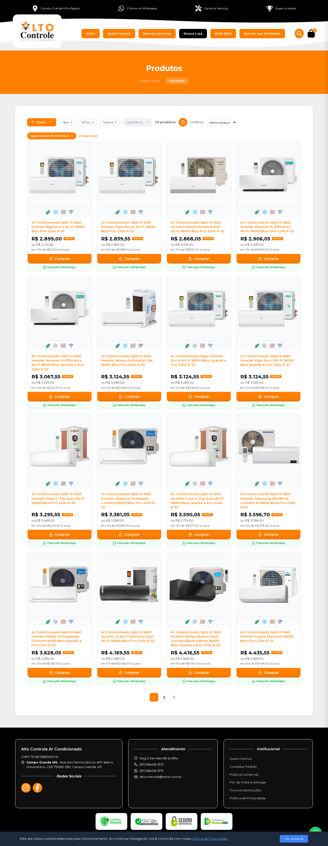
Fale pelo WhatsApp (62, 267)
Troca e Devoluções (245, 790)
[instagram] (26, 788)
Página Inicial (150, 81)
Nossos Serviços (157, 33)
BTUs (86, 122)
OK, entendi (294, 839)
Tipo (65, 122)
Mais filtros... (135, 122)
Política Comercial (244, 774)
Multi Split (223, 33)
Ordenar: (197, 122)
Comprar (62, 259)
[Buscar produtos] (299, 33)
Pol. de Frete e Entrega (248, 782)
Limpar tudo (88, 136)
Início (90, 33)
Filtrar (43, 122)
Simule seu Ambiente (262, 33)
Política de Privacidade (248, 798)
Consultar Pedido (243, 767)
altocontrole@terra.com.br (161, 777)
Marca (108, 122)
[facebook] (37, 788)
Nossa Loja (193, 33)
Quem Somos (119, 33)
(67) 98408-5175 (151, 771)
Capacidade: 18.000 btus (49, 136)
